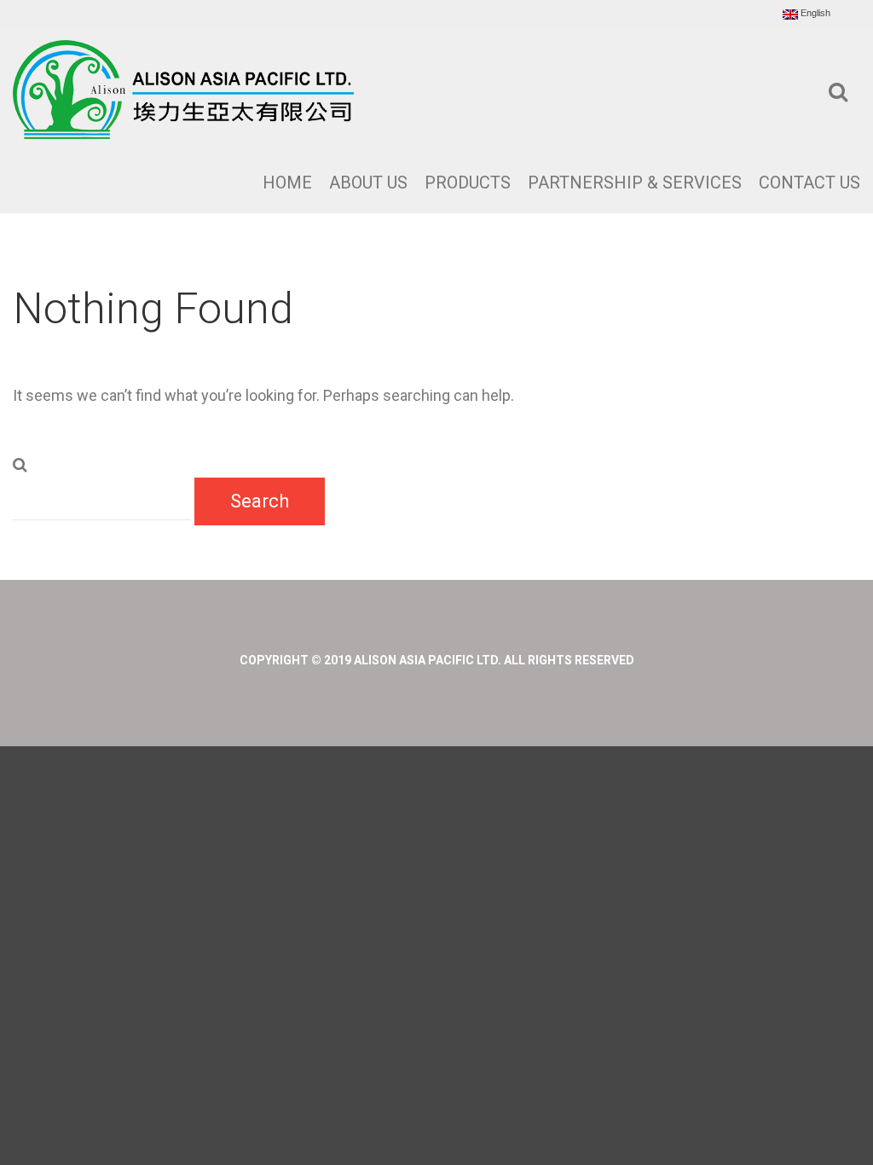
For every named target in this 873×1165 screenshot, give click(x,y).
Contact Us (809, 182)
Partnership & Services (635, 182)
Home (287, 182)
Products (468, 182)
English (814, 13)
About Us (368, 182)
